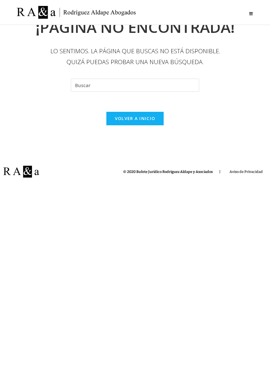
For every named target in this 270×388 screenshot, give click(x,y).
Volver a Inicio (135, 118)
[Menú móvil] (251, 14)
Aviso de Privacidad (246, 172)
